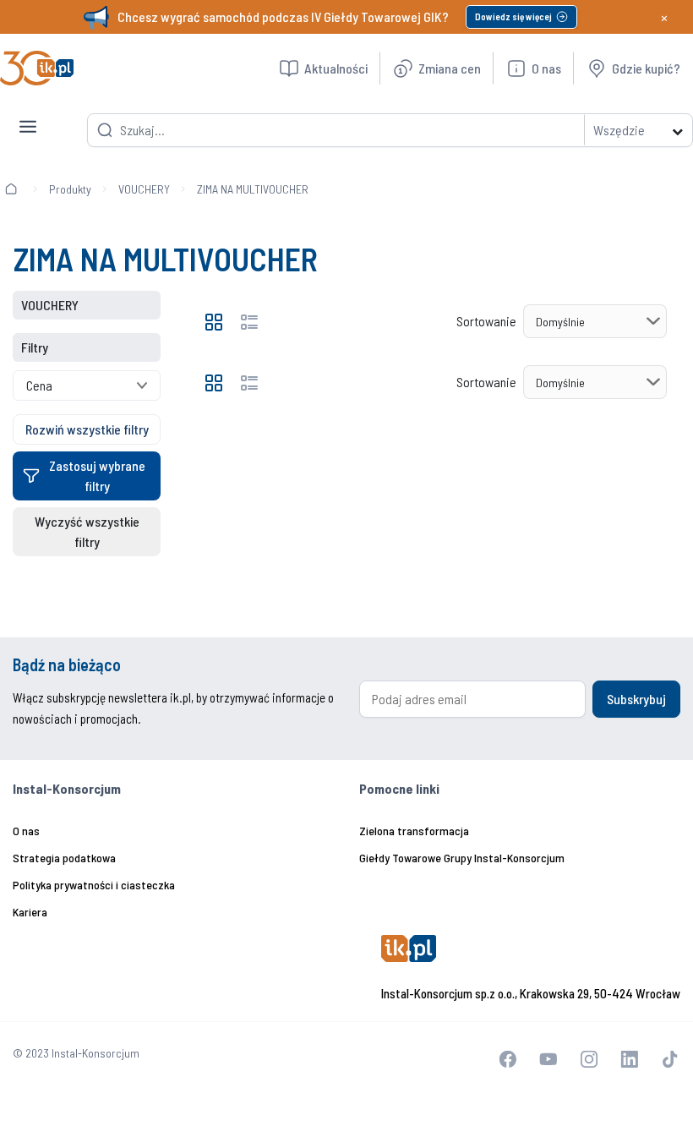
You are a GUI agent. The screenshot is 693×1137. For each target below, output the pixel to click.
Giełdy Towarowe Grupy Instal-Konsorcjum (462, 857)
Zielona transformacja (414, 830)
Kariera (30, 912)
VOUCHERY (144, 189)
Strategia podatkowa (64, 857)
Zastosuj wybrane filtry (97, 475)
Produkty (70, 189)
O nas (26, 830)
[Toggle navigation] (28, 113)
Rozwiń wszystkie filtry (87, 429)
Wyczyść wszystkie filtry (87, 531)
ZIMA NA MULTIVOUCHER (252, 189)
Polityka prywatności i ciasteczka (94, 884)
